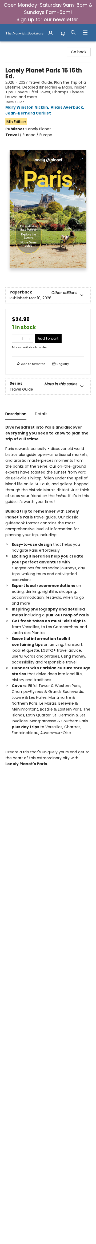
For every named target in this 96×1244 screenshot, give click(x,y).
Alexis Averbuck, (68, 107)
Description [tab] (15, 414)
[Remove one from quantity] (15, 338)
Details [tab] (41, 414)
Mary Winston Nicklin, (27, 107)
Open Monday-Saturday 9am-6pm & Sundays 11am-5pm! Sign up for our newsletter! (48, 12)
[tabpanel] (48, 603)
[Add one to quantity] (29, 338)
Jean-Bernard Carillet (28, 113)
